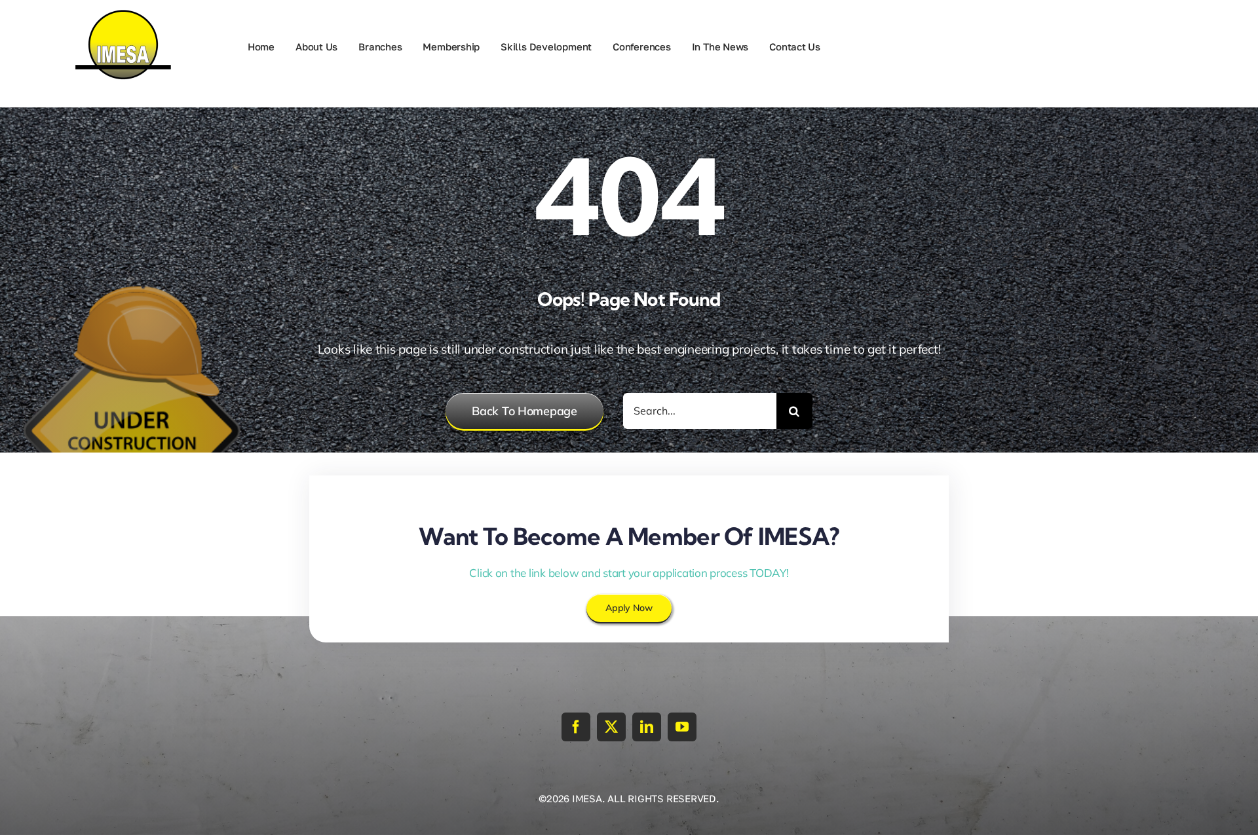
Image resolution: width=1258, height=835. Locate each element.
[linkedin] (646, 727)
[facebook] (576, 727)
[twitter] (611, 727)
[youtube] (682, 727)
